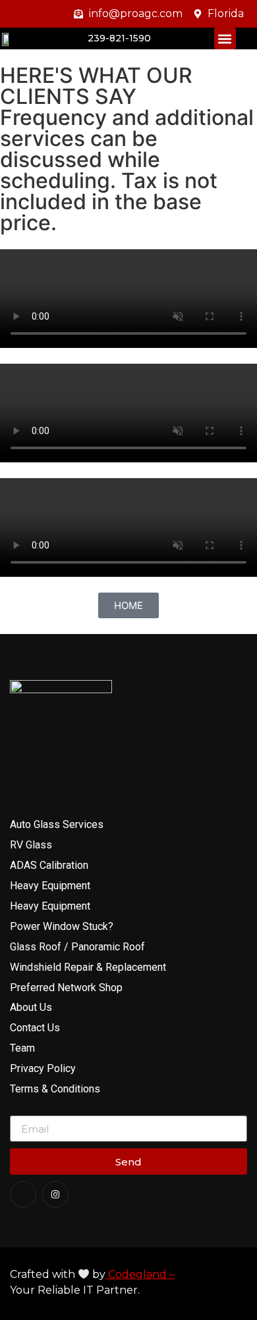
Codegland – (140, 1274)
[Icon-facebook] (23, 1194)
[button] (225, 38)
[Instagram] (55, 1194)
